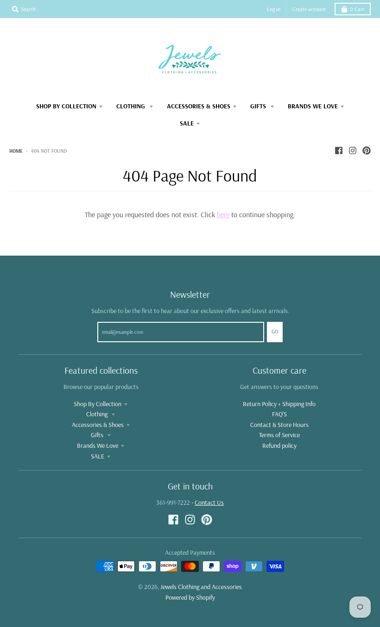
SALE (97, 456)
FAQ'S (279, 414)
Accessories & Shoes (98, 424)
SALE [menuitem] (187, 123)
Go (275, 331)
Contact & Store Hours (279, 424)
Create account (309, 9)
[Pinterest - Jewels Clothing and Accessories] (366, 150)
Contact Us (209, 502)
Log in (273, 9)
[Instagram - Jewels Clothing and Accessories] (352, 150)
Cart (357, 9)
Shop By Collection (97, 404)
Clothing (97, 414)
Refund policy (279, 445)
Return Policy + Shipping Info (279, 404)
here (223, 214)
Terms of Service (279, 435)
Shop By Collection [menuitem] (66, 106)
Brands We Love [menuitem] (313, 106)
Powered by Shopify (190, 597)
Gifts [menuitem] (259, 106)
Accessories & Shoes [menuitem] (198, 106)
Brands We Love (97, 445)
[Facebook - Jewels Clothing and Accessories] (339, 150)
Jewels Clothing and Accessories (201, 587)
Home (16, 151)
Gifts (98, 435)
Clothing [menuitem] (131, 106)
